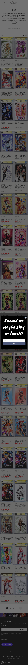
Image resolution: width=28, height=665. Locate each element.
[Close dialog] (25, 317)
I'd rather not (14, 346)
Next (14, 343)
